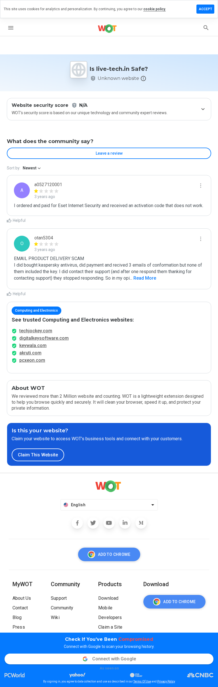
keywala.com (33, 345)
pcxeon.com (32, 360)
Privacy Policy (166, 681)
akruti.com (30, 353)
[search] (206, 28)
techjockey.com (35, 330)
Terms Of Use (142, 681)
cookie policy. (154, 9)
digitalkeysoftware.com (44, 338)
